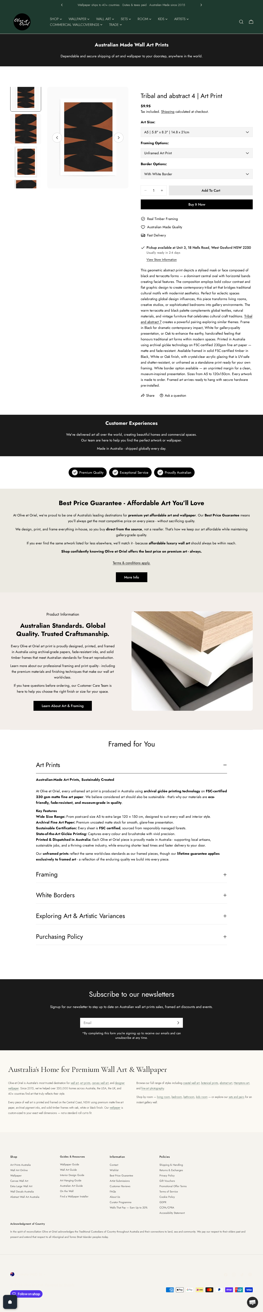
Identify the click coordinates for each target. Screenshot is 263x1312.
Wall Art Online (19, 1170)
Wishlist (114, 1170)
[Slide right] (118, 138)
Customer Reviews (120, 1186)
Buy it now (196, 204)
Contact (114, 1165)
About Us (115, 1197)
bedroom (177, 1097)
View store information (161, 259)
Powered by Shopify (60, 1284)
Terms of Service (168, 1191)
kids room (202, 1097)
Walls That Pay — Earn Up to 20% (129, 1207)
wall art (75, 1083)
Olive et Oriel (33, 1284)
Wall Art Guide (68, 1170)
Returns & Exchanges (171, 1170)
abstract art (226, 1083)
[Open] (10, 1302)
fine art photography (152, 1088)
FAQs (113, 1191)
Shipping (167, 111)
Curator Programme (121, 1202)
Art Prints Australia (20, 1165)
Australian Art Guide (71, 1186)
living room (163, 1097)
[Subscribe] (178, 1022)
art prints (85, 1083)
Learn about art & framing (63, 705)
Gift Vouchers (167, 1181)
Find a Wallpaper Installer (74, 1196)
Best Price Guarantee (121, 1175)
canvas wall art (100, 1083)
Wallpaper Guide (69, 1164)
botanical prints (209, 1083)
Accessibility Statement (172, 1213)
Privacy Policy (167, 1175)
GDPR (162, 1202)
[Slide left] (57, 138)
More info (131, 577)
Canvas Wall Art (19, 1181)
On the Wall (67, 1191)
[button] (62, 5)
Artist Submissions (120, 1181)
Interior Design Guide (72, 1175)
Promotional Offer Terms (173, 1186)
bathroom (188, 1097)
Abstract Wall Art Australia (24, 1197)
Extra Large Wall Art (21, 1186)
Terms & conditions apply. (131, 562)
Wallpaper (16, 1175)
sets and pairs (236, 1097)
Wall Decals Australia (22, 1191)
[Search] (241, 22)
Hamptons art (241, 1083)
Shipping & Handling (171, 1165)
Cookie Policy (167, 1197)
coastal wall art (191, 1083)
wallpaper (115, 1108)
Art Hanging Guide (70, 1180)
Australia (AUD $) (29, 1274)
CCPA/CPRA (166, 1207)
